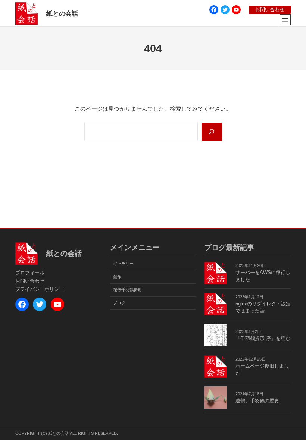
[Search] (212, 132)
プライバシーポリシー (39, 289)
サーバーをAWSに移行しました (262, 276)
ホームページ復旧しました (262, 370)
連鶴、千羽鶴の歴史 (257, 400)
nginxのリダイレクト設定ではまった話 (263, 307)
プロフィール (29, 273)
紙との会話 (62, 13)
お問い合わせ (269, 9)
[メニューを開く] (285, 19)
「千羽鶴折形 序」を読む (262, 338)
